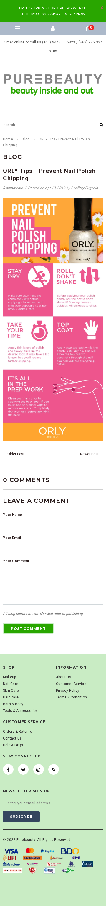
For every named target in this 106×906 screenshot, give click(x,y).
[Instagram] (38, 769)
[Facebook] (8, 769)
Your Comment (16, 561)
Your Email (12, 538)
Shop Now (75, 14)
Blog (25, 139)
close (101, 7)
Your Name (12, 515)
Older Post (15, 454)
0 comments (13, 188)
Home (8, 139)
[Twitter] (23, 769)
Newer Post (89, 454)
